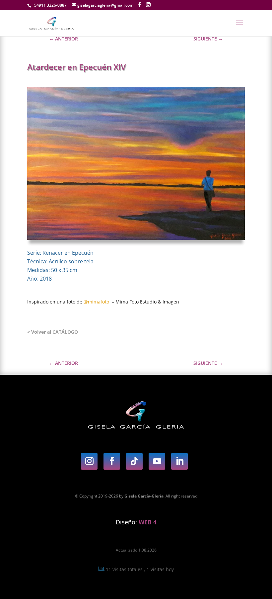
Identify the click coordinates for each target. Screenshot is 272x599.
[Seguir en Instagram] (89, 461)
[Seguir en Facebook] (111, 461)
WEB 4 (148, 522)
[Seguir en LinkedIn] (179, 461)
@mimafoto (96, 302)
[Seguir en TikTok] (134, 461)
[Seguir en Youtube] (157, 461)
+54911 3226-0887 (49, 5)
